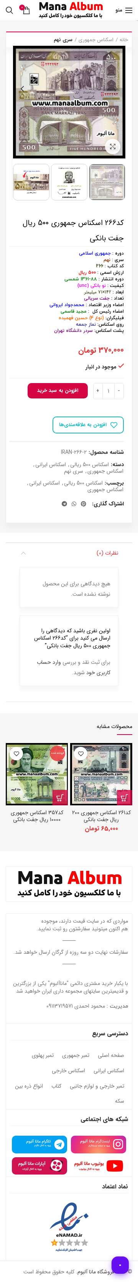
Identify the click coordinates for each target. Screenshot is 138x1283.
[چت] (120, 1265)
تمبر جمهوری (75, 1056)
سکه (119, 1101)
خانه (124, 40)
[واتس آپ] (74, 504)
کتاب (56, 1086)
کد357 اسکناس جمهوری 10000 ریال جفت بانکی (37, 816)
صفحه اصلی (111, 1056)
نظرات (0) (107, 553)
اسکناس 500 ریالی (89, 465)
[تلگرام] (64, 504)
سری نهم (63, 40)
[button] (124, 797)
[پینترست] (84, 504)
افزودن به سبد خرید (57, 391)
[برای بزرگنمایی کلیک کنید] (112, 146)
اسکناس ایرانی (50, 465)
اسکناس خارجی (68, 1071)
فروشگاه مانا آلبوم (95, 1272)
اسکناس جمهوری (96, 40)
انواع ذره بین (29, 1086)
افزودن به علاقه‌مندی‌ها (83, 425)
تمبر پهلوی (43, 1056)
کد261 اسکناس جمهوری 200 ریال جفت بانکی (101, 816)
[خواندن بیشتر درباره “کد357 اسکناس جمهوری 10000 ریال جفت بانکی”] (60, 797)
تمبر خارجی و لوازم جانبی (97, 1086)
